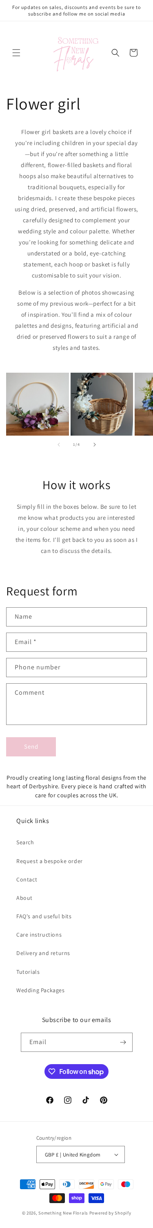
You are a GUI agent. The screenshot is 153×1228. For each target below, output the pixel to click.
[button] (16, 53)
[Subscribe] (123, 1042)
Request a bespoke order (49, 861)
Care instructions (39, 934)
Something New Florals (63, 1213)
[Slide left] (59, 445)
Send (31, 746)
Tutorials (28, 971)
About (24, 897)
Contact (26, 879)
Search (25, 842)
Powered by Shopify (110, 1213)
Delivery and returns (43, 953)
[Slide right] (95, 445)
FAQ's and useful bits (44, 916)
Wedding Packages (40, 990)
